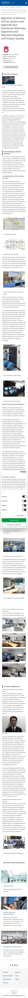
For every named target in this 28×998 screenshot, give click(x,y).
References (19, 7)
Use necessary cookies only (14, 524)
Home (2, 7)
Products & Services (8, 975)
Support (17, 979)
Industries (5, 972)
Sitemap (14, 993)
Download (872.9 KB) (11, 67)
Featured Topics (7, 979)
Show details (20, 515)
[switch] (24, 501)
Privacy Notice (14, 992)
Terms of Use (14, 990)
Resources (12, 7)
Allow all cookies (14, 520)
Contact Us (5, 982)
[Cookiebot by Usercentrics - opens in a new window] (20, 472)
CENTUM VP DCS (8, 886)
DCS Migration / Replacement (12, 947)
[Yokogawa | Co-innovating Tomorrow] (5, 3)
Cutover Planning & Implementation (9, 913)
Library (7, 7)
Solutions (17, 972)
